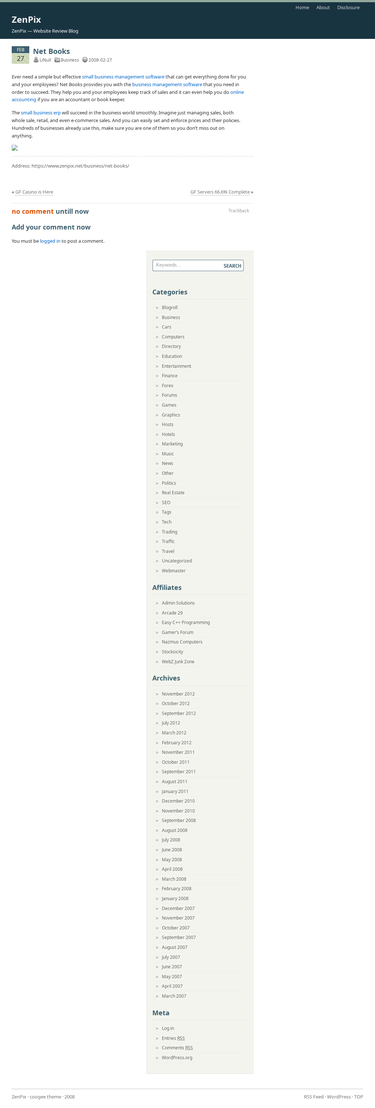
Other (168, 473)
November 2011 (178, 752)
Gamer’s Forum (177, 632)
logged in (50, 241)
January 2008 (175, 898)
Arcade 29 (172, 613)
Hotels (168, 434)
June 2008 (172, 850)
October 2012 (176, 703)
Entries (173, 1038)
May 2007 (172, 976)
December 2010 (178, 801)
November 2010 (178, 811)
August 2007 (175, 947)
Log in (168, 1028)
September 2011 (179, 771)
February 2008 (177, 888)
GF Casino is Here (34, 191)
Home (302, 7)
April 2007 (172, 986)
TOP (358, 1096)
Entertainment (176, 366)
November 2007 (178, 918)
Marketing (172, 444)
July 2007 (171, 957)
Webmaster (174, 571)
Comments (177, 1048)
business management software (167, 84)
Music (168, 454)
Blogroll (170, 307)
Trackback (239, 211)
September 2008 (179, 820)
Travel (168, 551)
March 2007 (174, 996)
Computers (173, 337)
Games (169, 405)
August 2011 (175, 781)
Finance (170, 376)
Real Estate (173, 492)
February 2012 (177, 743)
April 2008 (172, 869)
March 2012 (174, 733)
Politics (169, 483)
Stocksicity (172, 652)
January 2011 (175, 791)
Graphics (171, 415)
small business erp (41, 112)
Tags (166, 512)
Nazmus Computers (182, 642)
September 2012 (179, 713)
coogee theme (45, 1096)
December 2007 (178, 908)
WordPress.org (177, 1057)
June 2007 (172, 967)
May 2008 (172, 859)
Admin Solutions (178, 603)
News (167, 463)
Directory (171, 346)
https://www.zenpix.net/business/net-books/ (80, 165)
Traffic (168, 541)
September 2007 (179, 937)
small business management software (123, 76)
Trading (169, 532)
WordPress (339, 1096)
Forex (167, 385)
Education (172, 356)
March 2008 (174, 879)
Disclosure (348, 7)
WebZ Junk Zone (178, 661)
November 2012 (178, 694)
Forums (169, 395)
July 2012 (171, 723)
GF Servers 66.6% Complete (220, 191)
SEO (166, 502)
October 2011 (176, 762)
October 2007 (176, 928)
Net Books (51, 51)
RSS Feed (314, 1096)
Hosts (168, 424)
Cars (166, 327)
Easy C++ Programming (186, 622)
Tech (166, 522)
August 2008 (175, 830)
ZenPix (26, 19)
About (323, 7)
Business (70, 60)
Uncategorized (177, 561)
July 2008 (171, 840)
